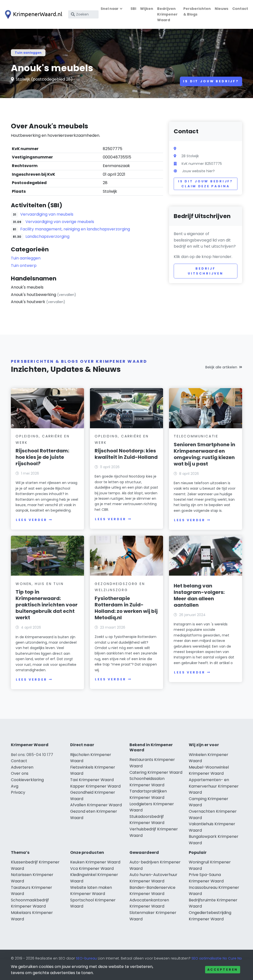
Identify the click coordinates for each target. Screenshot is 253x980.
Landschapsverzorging (47, 236)
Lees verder (31, 520)
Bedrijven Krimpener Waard (167, 14)
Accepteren (222, 969)
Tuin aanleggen (28, 53)
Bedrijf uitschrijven (205, 270)
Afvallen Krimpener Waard (96, 805)
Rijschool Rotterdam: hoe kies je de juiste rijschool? (42, 457)
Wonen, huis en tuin (39, 583)
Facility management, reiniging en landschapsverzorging (75, 229)
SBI (133, 8)
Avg (14, 786)
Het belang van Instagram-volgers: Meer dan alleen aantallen (199, 595)
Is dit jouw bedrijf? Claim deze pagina (205, 183)
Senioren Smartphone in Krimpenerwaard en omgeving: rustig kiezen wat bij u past (204, 454)
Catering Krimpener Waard (155, 772)
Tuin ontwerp (24, 265)
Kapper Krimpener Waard (95, 786)
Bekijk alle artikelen (221, 367)
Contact (240, 8)
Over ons (19, 773)
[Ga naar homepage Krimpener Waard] (32, 14)
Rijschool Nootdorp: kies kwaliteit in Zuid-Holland (126, 454)
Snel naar (110, 8)
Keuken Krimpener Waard (95, 862)
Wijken (146, 8)
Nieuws (221, 8)
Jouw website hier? (198, 171)
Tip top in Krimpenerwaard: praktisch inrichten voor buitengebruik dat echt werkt (47, 604)
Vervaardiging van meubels (46, 214)
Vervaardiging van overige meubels (59, 221)
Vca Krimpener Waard (92, 868)
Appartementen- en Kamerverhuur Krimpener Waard (214, 786)
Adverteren (22, 767)
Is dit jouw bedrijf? (211, 81)
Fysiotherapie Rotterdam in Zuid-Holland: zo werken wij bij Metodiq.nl (126, 608)
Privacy (18, 792)
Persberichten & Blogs (197, 11)
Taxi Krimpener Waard (92, 780)
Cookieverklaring (27, 780)
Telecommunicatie (196, 436)
